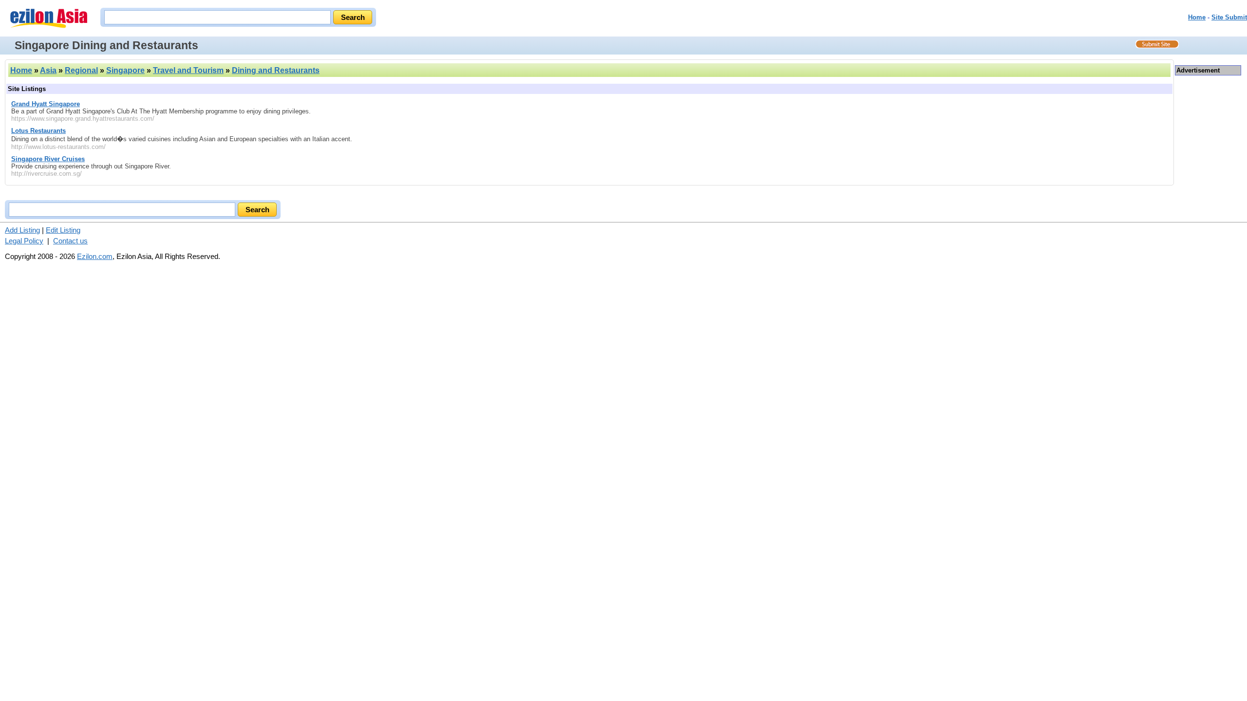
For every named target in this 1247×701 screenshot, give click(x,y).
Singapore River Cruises (48, 159)
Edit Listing (63, 230)
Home (1197, 17)
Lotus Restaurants (38, 130)
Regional (81, 70)
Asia (48, 70)
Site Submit (1229, 17)
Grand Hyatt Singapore (45, 104)
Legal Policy (24, 241)
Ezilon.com (95, 256)
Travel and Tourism (188, 70)
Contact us (70, 241)
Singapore (125, 70)
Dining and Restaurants (276, 70)
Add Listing (22, 230)
